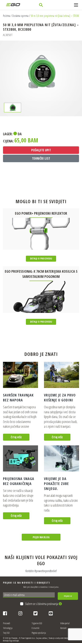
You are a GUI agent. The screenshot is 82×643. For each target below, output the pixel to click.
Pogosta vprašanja (39, 632)
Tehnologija (8, 628)
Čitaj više (16, 437)
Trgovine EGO (37, 623)
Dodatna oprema (20, 16)
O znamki (35, 628)
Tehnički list (41, 158)
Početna (6, 16)
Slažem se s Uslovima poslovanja (42, 604)
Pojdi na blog (41, 537)
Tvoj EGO (6, 632)
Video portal (65, 623)
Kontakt (63, 628)
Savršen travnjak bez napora (18, 397)
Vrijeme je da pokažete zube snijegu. (56, 483)
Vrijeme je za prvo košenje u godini (60, 397)
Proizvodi (6, 623)
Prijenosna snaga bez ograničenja (18, 481)
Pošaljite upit (41, 150)
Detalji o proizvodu (41, 258)
